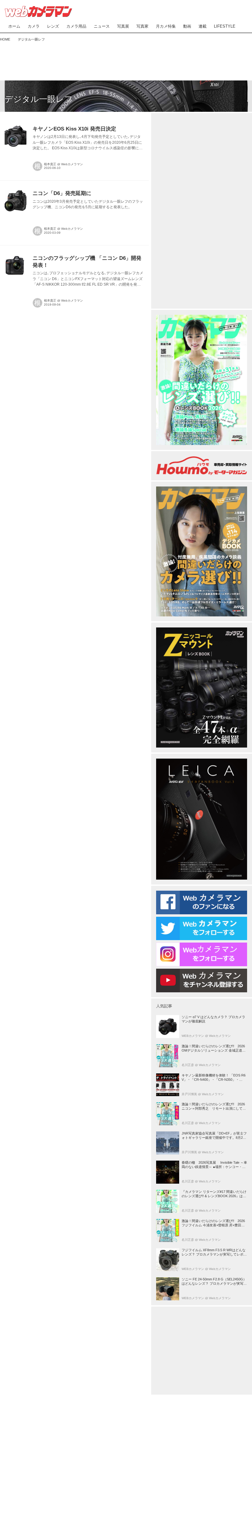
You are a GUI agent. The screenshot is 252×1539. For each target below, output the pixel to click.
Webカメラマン (72, 164)
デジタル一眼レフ (39, 99)
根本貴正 (50, 164)
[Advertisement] (126, 59)
